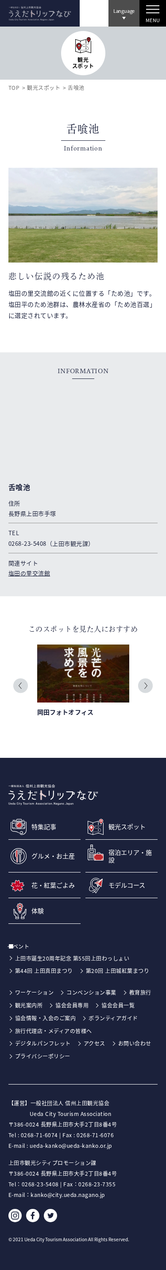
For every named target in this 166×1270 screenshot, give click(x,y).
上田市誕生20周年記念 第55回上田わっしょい (72, 958)
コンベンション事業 (91, 992)
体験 (37, 911)
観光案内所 (29, 1005)
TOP (14, 87)
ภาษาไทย (122, 35)
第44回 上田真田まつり (44, 970)
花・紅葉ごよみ (53, 885)
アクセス (94, 1043)
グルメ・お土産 (53, 856)
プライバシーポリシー (42, 1056)
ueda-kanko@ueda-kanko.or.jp (71, 1145)
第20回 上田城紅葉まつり (118, 970)
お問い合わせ (134, 1043)
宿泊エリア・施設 (130, 856)
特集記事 (43, 826)
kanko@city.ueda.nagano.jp (68, 1194)
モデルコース (126, 885)
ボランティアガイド (113, 1018)
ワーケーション (34, 992)
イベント (22, 946)
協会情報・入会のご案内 (45, 1018)
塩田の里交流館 (29, 573)
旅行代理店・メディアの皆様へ (53, 1031)
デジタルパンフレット (43, 1043)
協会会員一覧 (118, 1005)
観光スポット (43, 87)
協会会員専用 (72, 1005)
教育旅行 (140, 992)
